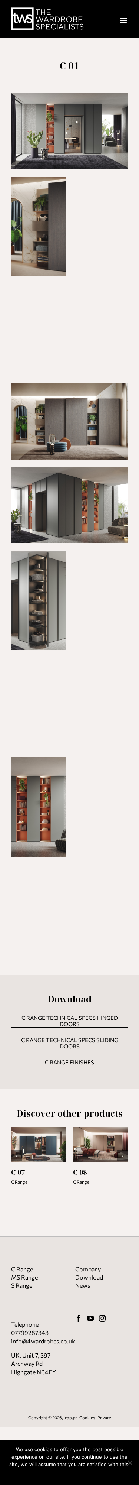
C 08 (80, 1172)
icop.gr (70, 1417)
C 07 (18, 1172)
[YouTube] (90, 1318)
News (82, 1285)
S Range (21, 1285)
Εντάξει (69, 1474)
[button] (16, 1155)
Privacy (104, 1417)
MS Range (24, 1277)
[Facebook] (78, 1318)
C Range (19, 1181)
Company (88, 1268)
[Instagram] (102, 1318)
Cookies (87, 1417)
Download (89, 1277)
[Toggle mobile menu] (124, 21)
